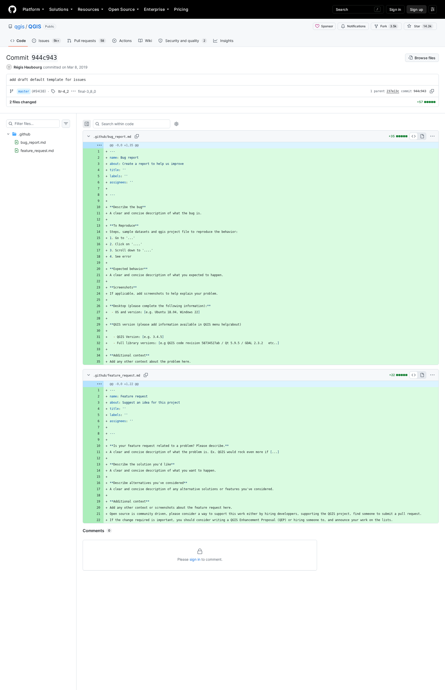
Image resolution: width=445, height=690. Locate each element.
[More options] (432, 136)
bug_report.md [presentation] (33, 142)
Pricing (181, 9)
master (23, 91)
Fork (388, 26)
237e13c (393, 91)
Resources (88, 9)
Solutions (59, 9)
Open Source (121, 9)
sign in (195, 559)
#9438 (39, 91)
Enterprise (154, 9)
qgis (19, 26)
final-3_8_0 (87, 91)
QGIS (34, 26)
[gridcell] (261, 145)
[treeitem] (38, 142)
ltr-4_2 (63, 91)
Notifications (356, 26)
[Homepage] (12, 9)
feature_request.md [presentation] (37, 150)
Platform (31, 9)
